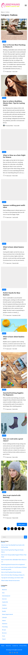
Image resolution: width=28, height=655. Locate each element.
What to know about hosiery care (13, 248)
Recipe (4, 630)
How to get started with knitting (12, 496)
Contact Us (15, 645)
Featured (4, 608)
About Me (8, 645)
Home (2, 645)
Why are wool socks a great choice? (13, 440)
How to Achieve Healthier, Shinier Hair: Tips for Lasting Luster (14, 103)
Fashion (4, 41)
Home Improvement (7, 614)
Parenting (4, 626)
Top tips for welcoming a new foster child (12, 577)
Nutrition (4, 623)
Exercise (4, 599)
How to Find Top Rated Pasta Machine (11, 572)
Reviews (4, 633)
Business (4, 589)
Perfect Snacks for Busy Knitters (11, 294)
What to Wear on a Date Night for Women (14, 156)
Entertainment (6, 596)
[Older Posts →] (22, 528)
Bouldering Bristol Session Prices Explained (13, 564)
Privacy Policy (23, 645)
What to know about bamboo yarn (13, 338)
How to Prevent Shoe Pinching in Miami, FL (14, 46)
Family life (5, 602)
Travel (4, 639)
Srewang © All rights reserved (14, 649)
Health (4, 611)
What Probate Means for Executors (10, 580)
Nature (4, 620)
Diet (3, 592)
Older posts (21, 524)
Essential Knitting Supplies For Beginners (13, 394)
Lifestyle (4, 617)
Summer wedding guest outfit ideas (14, 206)
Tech (3, 636)
